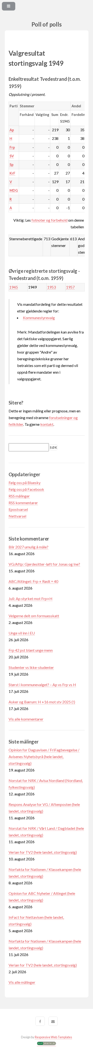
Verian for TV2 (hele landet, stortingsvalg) (43, 852)
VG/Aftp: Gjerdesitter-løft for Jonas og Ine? (44, 564)
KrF (12, 173)
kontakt (46, 424)
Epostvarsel (18, 509)
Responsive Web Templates (53, 1037)
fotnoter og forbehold (49, 220)
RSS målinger (19, 496)
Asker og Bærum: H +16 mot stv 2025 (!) (42, 702)
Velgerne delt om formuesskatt (34, 615)
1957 (70, 287)
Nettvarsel (17, 516)
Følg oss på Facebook (26, 489)
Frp (12, 147)
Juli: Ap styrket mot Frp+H (30, 598)
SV (12, 156)
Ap (12, 130)
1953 (51, 287)
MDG (14, 190)
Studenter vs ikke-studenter (31, 667)
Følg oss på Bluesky (25, 482)
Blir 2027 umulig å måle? (28, 547)
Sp (11, 165)
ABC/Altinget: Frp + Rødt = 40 (33, 581)
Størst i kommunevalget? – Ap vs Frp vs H (42, 684)
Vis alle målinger (22, 982)
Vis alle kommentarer (26, 719)
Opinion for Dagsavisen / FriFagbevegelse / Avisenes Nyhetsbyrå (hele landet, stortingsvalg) (44, 756)
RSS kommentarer (23, 502)
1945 (13, 287)
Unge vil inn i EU (22, 633)
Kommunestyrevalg (39, 317)
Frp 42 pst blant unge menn (31, 650)
